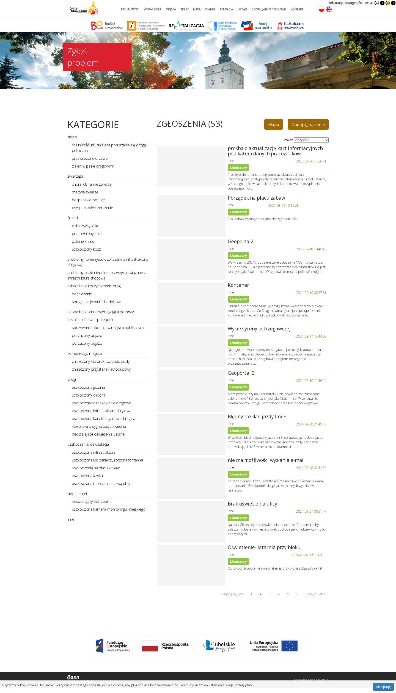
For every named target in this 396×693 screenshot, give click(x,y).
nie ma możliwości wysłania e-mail (266, 460)
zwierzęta (75, 176)
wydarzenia (152, 9)
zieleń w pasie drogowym (93, 166)
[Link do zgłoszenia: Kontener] (191, 303)
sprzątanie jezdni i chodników (96, 301)
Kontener (238, 285)
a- (371, 2)
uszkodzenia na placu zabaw (96, 467)
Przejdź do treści (13, 3)
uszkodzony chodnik (89, 395)
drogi (71, 379)
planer (210, 9)
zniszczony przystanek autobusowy (101, 369)
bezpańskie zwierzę (88, 199)
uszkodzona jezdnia (88, 387)
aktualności (130, 9)
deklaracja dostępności (345, 2)
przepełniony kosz (87, 233)
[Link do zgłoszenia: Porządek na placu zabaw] (191, 216)
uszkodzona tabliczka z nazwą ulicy (101, 483)
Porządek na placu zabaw (256, 198)
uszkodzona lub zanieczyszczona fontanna (107, 460)
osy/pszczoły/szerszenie (92, 207)
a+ (366, 2)
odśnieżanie (82, 293)
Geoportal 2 (241, 373)
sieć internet (77, 493)
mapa (197, 9)
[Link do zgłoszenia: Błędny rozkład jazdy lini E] (191, 434)
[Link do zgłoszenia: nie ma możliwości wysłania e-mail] (191, 478)
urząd (242, 9)
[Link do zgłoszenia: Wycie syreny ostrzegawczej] (191, 346)
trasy (185, 9)
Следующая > (315, 594)
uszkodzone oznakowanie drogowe (101, 402)
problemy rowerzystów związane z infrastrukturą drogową (107, 262)
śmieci (72, 217)
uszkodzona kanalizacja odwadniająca (103, 418)
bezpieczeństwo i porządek (90, 319)
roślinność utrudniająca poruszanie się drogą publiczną (109, 147)
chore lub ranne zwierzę (92, 184)
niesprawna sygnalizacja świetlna (99, 426)
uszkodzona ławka (87, 475)
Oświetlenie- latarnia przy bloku (264, 547)
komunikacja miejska (84, 353)
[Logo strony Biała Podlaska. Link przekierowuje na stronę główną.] (84, 8)
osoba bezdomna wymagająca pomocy (100, 311)
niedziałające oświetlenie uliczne (98, 434)
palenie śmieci (83, 241)
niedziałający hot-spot (90, 501)
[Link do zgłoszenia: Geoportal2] (191, 259)
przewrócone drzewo (90, 158)
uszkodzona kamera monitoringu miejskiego (108, 509)
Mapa (273, 124)
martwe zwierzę (85, 192)
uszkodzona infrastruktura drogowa (101, 410)
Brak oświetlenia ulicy (252, 503)
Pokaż (288, 140)
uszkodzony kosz (86, 249)
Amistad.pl (322, 680)
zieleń (72, 137)
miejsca (171, 9)
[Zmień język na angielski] (329, 9)
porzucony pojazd (87, 335)
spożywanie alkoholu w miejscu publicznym (108, 327)
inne (70, 519)
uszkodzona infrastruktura (94, 452)
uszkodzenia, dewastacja (88, 444)
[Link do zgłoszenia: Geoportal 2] (191, 391)
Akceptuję (383, 687)
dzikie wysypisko (85, 225)
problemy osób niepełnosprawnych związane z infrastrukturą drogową (106, 275)
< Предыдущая (232, 594)
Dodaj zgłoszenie (308, 124)
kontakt (297, 9)
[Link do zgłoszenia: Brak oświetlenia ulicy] (191, 521)
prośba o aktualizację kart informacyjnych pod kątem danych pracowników (275, 151)
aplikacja (226, 9)
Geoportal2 (240, 241)
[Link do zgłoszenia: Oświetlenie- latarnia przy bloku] (191, 565)
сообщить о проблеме (269, 9)
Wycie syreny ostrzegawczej (259, 328)
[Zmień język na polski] (321, 9)
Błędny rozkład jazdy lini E (257, 416)
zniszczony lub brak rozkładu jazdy (101, 361)
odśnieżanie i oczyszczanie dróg (94, 285)
